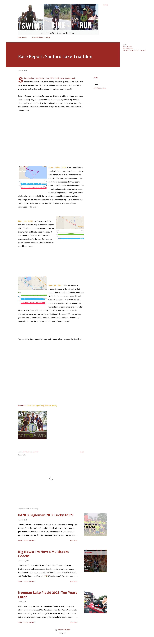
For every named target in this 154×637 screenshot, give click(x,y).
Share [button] (96, 78)
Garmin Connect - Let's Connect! (134, 50)
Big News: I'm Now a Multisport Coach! (43, 553)
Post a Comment (29, 540)
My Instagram (128, 48)
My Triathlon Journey (100, 88)
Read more (73, 540)
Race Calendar (22, 37)
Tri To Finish (54, 78)
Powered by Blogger (63, 629)
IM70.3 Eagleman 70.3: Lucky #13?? (45, 515)
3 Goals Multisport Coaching (41, 37)
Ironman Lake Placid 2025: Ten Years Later (47, 594)
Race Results (127, 47)
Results (21, 406)
